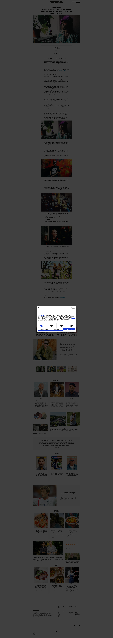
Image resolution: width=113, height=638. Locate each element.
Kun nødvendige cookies (44, 329)
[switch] (51, 326)
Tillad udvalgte (56, 329)
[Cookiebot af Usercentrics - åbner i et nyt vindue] (71, 308)
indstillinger (73, 318)
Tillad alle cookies (69, 329)
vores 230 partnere (42, 315)
